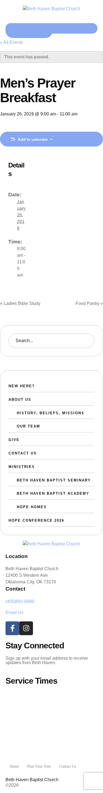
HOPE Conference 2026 (36, 520)
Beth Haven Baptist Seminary (54, 480)
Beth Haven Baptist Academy (53, 493)
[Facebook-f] (12, 628)
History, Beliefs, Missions (50, 413)
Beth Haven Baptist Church (32, 779)
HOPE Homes (32, 507)
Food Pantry (89, 303)
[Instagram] (26, 628)
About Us (20, 399)
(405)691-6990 (19, 601)
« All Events (11, 42)
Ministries (22, 467)
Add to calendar (33, 139)
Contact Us (23, 453)
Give (14, 440)
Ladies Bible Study (20, 303)
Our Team (28, 426)
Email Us (14, 612)
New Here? (22, 386)
